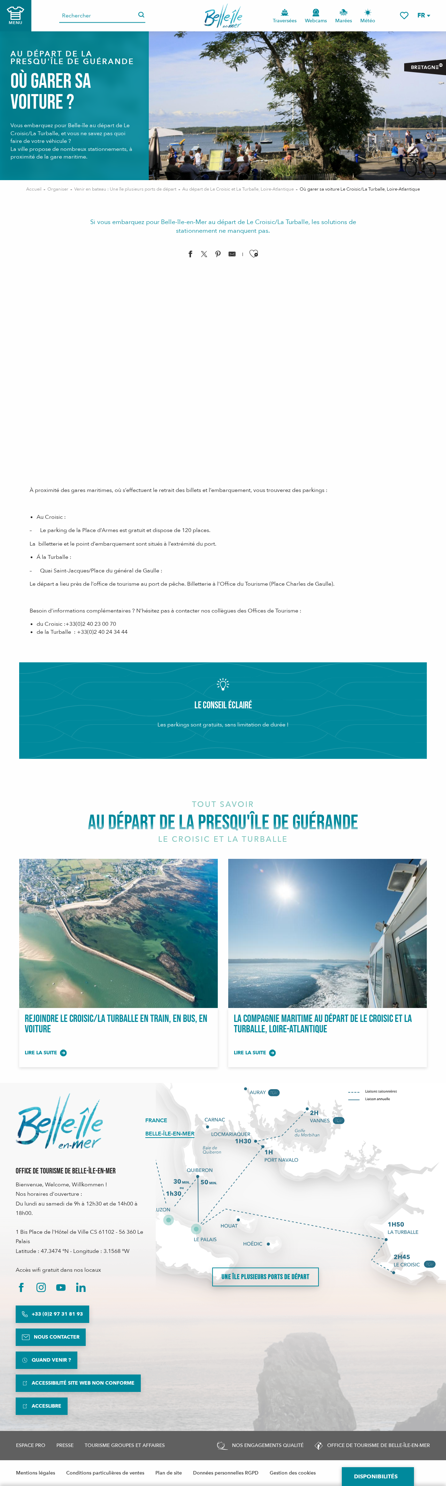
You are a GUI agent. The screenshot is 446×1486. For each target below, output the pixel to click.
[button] (423, 15)
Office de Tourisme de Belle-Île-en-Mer (66, 1171)
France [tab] (156, 1120)
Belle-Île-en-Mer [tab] (169, 1134)
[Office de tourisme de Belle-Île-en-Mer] (59, 1120)
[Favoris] (404, 15)
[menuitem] (223, 15)
